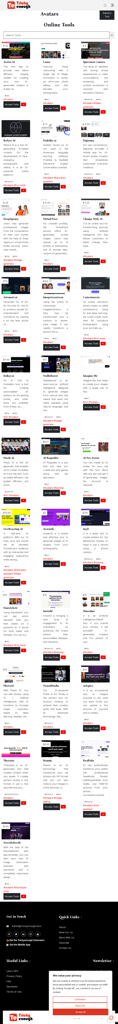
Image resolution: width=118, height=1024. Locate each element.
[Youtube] (37, 934)
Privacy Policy (14, 976)
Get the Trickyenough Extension (26, 940)
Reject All (80, 1005)
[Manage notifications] (111, 1017)
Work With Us (66, 937)
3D (6, 416)
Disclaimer (12, 986)
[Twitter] (16, 934)
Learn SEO (12, 971)
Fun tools (20, 185)
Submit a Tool (107, 15)
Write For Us (66, 932)
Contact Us (65, 947)
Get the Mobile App (20, 944)
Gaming (59, 487)
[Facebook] (9, 934)
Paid (7, 95)
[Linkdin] (23, 934)
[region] (80, 994)
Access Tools (12, 104)
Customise (80, 999)
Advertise (64, 942)
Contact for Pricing (12, 794)
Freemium (89, 99)
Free (7, 256)
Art (86, 402)
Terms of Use (13, 991)
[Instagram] (30, 934)
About (62, 927)
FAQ (8, 981)
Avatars (9, 99)
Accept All (81, 1012)
